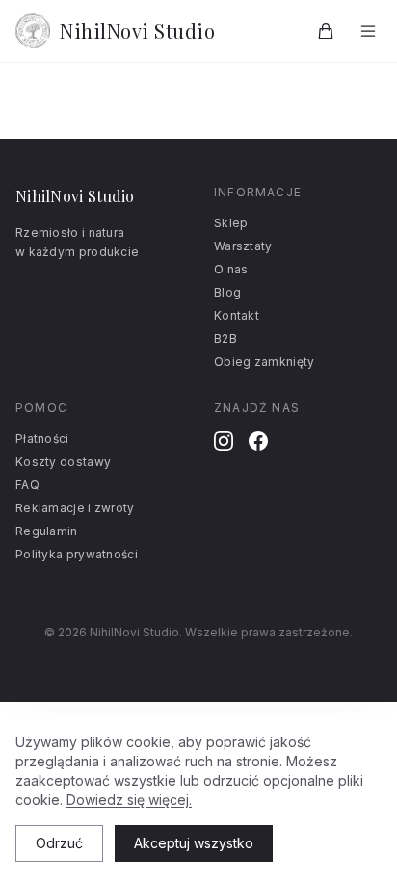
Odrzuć (59, 843)
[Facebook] (258, 441)
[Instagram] (223, 441)
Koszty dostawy (63, 461)
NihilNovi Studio (137, 30)
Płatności (42, 438)
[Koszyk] (325, 30)
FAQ (27, 485)
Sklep (231, 223)
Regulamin (46, 531)
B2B (225, 338)
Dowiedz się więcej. (129, 799)
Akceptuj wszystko (193, 843)
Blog (227, 292)
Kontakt (236, 315)
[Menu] (368, 30)
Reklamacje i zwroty (75, 508)
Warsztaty (243, 246)
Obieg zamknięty (264, 361)
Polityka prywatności (76, 554)
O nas (231, 269)
